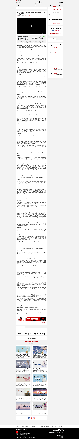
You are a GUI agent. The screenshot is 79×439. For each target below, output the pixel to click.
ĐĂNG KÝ (59, 19)
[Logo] (43, 19)
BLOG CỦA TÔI (33, 5)
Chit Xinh (55, 68)
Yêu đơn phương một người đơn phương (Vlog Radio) (40, 382)
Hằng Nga (55, 63)
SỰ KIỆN (49, 5)
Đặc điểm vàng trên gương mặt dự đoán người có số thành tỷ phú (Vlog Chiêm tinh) (21, 334)
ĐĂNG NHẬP (52, 19)
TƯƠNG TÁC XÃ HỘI (56, 28)
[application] (31, 26)
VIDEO (54, 5)
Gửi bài (60, 2)
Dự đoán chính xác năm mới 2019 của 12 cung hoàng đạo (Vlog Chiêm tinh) (41, 42)
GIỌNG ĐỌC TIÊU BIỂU (56, 45)
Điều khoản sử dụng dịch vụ (59, 435)
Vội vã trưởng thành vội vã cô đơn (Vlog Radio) (40, 368)
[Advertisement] (31, 422)
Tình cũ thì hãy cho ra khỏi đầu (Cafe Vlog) (28, 42)
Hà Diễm (55, 47)
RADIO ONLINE (24, 5)
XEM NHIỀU (52, 38)
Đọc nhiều (59, 38)
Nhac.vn (62, 437)
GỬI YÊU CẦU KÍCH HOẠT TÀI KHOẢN (56, 23)
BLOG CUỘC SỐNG (42, 5)
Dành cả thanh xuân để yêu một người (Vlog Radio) (23, 382)
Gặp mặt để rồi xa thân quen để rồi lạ (22, 354)
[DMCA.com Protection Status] (55, 430)
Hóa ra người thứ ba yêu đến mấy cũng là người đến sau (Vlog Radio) (23, 368)
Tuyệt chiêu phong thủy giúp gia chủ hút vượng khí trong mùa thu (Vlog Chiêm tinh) (28, 334)
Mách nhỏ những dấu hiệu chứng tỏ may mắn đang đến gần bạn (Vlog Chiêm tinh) (35, 334)
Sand (55, 52)
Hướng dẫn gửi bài (56, 9)
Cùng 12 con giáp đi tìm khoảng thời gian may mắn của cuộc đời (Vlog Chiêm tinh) (42, 334)
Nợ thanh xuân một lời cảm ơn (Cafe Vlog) (35, 42)
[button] (31, 26)
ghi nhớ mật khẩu (56, 21)
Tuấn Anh (55, 73)
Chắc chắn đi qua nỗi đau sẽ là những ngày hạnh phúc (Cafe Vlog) (40, 354)
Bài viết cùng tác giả (30, 327)
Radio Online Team (27, 15)
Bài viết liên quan (20, 327)
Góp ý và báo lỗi (61, 436)
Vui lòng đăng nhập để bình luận (31, 341)
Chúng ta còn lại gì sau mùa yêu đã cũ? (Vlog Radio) (21, 42)
